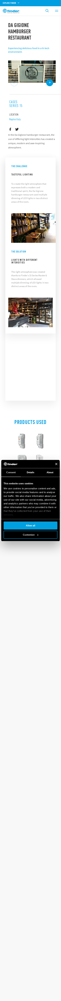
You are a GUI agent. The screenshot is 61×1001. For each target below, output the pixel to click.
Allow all (30, 525)
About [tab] (50, 472)
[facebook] (10, 129)
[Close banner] (56, 464)
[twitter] (17, 129)
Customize (29, 534)
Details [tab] (30, 472)
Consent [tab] (11, 472)
